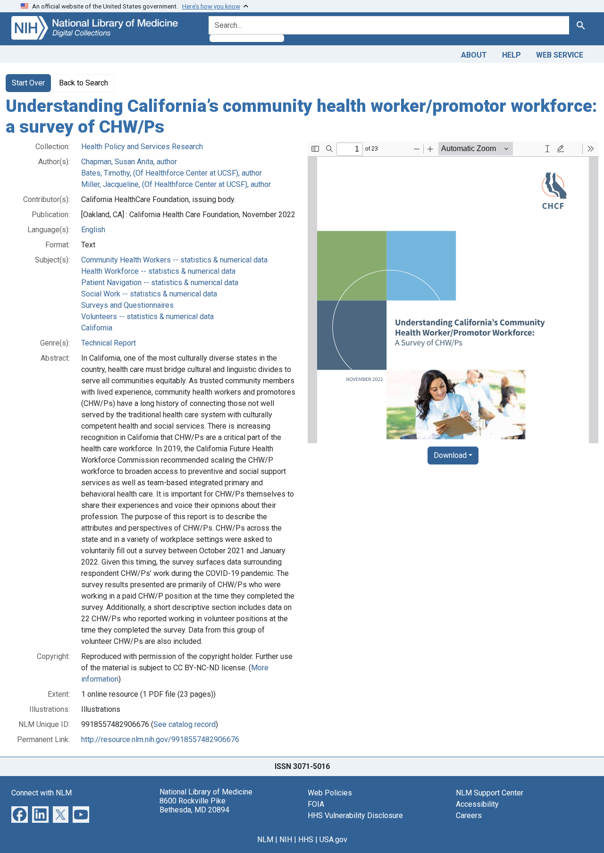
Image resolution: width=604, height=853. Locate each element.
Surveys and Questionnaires (127, 305)
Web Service (559, 55)
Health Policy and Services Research (142, 146)
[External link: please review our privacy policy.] (19, 814)
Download (450, 455)
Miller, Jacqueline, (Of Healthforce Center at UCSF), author (176, 184)
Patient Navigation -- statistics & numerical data (159, 282)
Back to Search (83, 82)
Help (511, 55)
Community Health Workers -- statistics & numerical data (174, 259)
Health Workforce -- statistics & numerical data (158, 271)
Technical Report (108, 342)
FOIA (316, 804)
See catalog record (184, 724)
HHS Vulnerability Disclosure (355, 815)
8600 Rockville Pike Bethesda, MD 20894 (194, 805)
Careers (469, 815)
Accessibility (477, 804)
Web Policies (330, 792)
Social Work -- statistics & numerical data (149, 293)
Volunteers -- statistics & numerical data (147, 316)
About (474, 55)
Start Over (28, 82)
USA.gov (333, 839)
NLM (265, 839)
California (96, 327)
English (93, 229)
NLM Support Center (489, 792)
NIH (285, 839)
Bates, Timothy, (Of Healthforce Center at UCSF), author (171, 173)
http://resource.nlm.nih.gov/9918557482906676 (160, 739)
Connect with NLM (41, 792)
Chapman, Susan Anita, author (129, 161)
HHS (305, 839)
